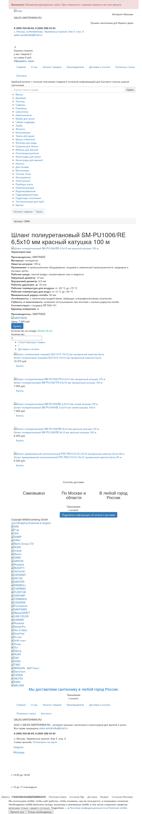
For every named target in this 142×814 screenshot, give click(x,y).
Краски (19, 205)
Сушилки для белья (27, 146)
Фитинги (20, 129)
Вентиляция (22, 170)
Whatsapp (17, 752)
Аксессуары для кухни (28, 156)
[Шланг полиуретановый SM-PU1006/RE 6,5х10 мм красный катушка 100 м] (73, 248)
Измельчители (24, 115)
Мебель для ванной (27, 149)
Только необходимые (40, 811)
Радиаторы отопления (28, 198)
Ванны (19, 94)
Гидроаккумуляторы (27, 194)
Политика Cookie (57, 796)
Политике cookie (117, 808)
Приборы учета (24, 184)
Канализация (23, 132)
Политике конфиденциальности (88, 808)
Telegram (17, 747)
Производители (75, 67)
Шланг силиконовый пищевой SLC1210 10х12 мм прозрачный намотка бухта (57, 357)
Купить (20, 365)
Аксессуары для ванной (29, 160)
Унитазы (20, 101)
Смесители (22, 111)
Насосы (20, 163)
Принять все (17, 811)
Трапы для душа (25, 136)
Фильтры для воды (26, 142)
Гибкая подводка (25, 122)
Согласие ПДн (76, 796)
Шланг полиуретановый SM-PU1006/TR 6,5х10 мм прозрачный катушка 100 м (58, 382)
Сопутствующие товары (31, 342)
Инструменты (23, 177)
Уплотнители (23, 180)
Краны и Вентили (25, 139)
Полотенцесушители (27, 153)
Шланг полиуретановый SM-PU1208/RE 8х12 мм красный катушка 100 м (55, 432)
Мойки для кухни (25, 118)
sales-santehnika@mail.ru (28, 35)
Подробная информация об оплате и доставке (88, 515)
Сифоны (20, 104)
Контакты (21, 75)
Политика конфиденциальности (29, 796)
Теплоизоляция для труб (30, 201)
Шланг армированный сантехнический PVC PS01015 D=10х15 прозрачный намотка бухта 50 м (68, 457)
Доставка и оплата (99, 67)
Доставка (92, 796)
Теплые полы (23, 174)
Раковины (21, 108)
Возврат (104, 796)
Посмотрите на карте (45, 742)
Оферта (5, 796)
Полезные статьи (125, 67)
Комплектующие (25, 187)
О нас (34, 67)
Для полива (22, 167)
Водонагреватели (26, 191)
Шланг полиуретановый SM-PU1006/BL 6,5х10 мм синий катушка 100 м (54, 407)
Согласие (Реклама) (122, 796)
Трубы (19, 125)
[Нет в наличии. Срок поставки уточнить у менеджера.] (19, 472)
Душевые (21, 98)
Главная (21, 67)
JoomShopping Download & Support (31, 523)
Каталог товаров (52, 67)
